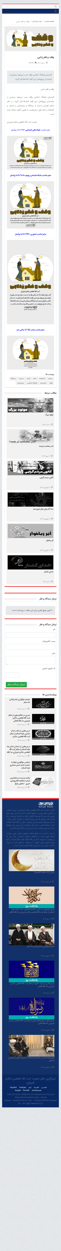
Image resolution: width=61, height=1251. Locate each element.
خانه (34, 378)
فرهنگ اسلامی (32, 383)
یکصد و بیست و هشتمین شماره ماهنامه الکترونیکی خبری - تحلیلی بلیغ (20, 780)
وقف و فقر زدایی (45, 57)
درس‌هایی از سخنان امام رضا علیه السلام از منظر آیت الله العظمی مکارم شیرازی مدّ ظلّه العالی (18, 751)
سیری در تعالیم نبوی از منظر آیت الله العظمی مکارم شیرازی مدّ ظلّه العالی (19, 718)
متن (53, 653)
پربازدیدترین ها (49, 695)
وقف (50, 383)
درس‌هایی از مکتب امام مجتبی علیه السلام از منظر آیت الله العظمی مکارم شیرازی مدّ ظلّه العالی (20, 735)
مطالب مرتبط (50, 393)
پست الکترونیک (48, 641)
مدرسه (21, 378)
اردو (30, 1087)
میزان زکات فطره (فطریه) (44, 872)
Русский (26, 1090)
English (18, 1090)
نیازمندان (43, 383)
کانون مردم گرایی (46, 477)
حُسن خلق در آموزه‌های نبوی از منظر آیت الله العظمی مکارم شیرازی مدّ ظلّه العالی (31, 1022)
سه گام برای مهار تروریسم (43, 509)
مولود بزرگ (49, 415)
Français (22, 1087)
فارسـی (44, 1087)
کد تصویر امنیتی (48, 668)
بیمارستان (20, 383)
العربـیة (36, 1087)
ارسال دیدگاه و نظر (47, 599)
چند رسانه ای (36, 21)
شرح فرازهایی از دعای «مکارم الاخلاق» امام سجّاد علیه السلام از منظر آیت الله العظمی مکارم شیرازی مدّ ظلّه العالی (31, 911)
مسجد (50, 378)
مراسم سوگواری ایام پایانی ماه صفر (19, 701)
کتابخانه (42, 378)
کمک (28, 378)
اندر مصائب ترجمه (46, 446)
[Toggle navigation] (55, 6)
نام (54, 629)
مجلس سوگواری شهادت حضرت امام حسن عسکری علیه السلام (20, 765)
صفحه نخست (49, 21)
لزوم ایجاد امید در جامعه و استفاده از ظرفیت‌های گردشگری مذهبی (31, 1059)
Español (13, 1087)
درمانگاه (13, 378)
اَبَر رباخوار (49, 540)
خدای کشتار (48, 572)
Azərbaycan (36, 1090)
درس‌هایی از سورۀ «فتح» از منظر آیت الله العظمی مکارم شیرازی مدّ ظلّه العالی (32, 985)
